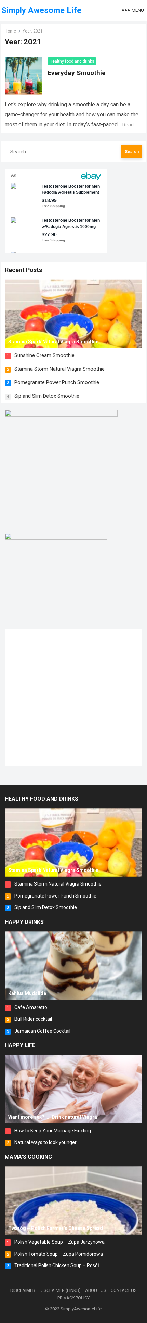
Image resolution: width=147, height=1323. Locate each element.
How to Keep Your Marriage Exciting (52, 1130)
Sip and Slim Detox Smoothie (46, 396)
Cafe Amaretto (30, 1007)
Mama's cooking (28, 1157)
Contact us (124, 1290)
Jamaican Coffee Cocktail (42, 1031)
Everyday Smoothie (77, 73)
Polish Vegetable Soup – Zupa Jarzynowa (59, 1242)
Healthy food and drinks (72, 61)
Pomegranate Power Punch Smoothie (56, 382)
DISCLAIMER (22, 1290)
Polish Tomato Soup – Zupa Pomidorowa (58, 1254)
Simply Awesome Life (41, 10)
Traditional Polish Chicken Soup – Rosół (56, 1265)
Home (10, 31)
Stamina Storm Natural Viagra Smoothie (59, 369)
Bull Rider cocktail (33, 1019)
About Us (95, 1290)
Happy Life (20, 1045)
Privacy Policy (73, 1297)
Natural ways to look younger (45, 1142)
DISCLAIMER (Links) (60, 1290)
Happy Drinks (24, 922)
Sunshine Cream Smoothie (44, 355)
